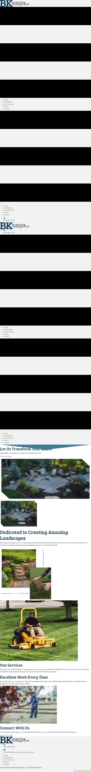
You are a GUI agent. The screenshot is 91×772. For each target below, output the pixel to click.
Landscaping (8, 757)
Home (6, 755)
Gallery (6, 762)
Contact (6, 764)
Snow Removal (9, 760)
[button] (5, 456)
